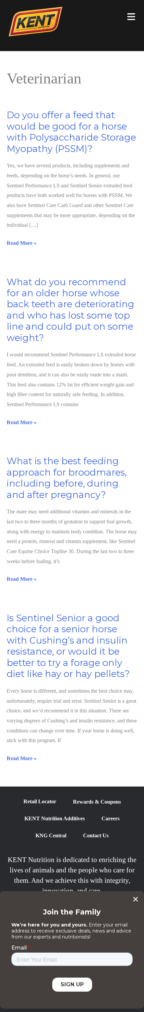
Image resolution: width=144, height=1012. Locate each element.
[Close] (135, 899)
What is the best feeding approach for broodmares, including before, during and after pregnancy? (67, 478)
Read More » (22, 244)
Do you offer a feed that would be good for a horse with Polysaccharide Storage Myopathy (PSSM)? (71, 132)
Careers (110, 818)
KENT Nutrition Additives (54, 818)
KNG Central (50, 835)
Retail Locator (39, 801)
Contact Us (96, 835)
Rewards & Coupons (97, 802)
